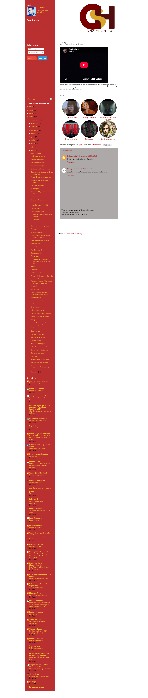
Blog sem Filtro (35, 593)
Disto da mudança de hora (40, 169)
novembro (35, 123)
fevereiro (34, 372)
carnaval (34, 356)
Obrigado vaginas (37, 310)
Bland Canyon (34, 462)
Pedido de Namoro (38, 156)
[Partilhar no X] (108, 145)
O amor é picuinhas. (38, 301)
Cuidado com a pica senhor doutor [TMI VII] (40, 236)
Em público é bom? (37, 185)
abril (33, 147)
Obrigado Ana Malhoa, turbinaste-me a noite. (39, 293)
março (33, 150)
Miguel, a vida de (36, 639)
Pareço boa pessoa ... (36, 390)
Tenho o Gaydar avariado (40, 316)
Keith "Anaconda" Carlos (38, 595)
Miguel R (43, 7)
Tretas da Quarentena (37, 428)
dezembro (35, 120)
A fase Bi (34, 286)
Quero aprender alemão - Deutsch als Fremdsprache (39, 434)
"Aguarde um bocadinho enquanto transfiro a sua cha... (40, 261)
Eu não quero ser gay (108, 139)
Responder (70, 162)
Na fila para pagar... (36, 475)
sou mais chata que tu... (38, 381)
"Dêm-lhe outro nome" (39, 347)
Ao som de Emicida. (36, 588)
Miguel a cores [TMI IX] (39, 205)
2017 (31, 107)
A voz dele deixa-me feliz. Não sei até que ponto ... (42, 277)
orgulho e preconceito (37, 640)
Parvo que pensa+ (36, 612)
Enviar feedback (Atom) (74, 234)
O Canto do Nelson (37, 480)
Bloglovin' (42, 58)
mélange (32, 682)
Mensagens (34, 49)
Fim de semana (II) (38, 166)
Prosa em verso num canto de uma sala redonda (40, 654)
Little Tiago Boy (35, 526)
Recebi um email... (71, 139)
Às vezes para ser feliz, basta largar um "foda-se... (41, 282)
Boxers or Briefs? (35, 527)
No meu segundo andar (38, 454)
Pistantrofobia (36, 244)
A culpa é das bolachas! (38, 396)
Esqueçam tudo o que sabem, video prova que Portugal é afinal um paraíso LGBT (39, 604)
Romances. (35, 270)
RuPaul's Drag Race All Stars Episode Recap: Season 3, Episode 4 (39, 465)
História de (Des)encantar (40, 273)
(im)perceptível (34, 456)
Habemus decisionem (36, 648)
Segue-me (31, 58)
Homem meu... (36, 208)
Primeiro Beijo (36, 298)
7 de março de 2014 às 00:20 (87, 156)
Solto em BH (34, 499)
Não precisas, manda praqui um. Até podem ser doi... (41, 367)
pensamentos (96, 145)
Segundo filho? (34, 520)
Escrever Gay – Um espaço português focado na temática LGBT (39, 407)
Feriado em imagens (38, 344)
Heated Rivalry (34, 383)
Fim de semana (36, 223)
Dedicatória (35, 197)
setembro (35, 130)
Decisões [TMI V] (37, 334)
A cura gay (35, 189)
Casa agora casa (35, 546)
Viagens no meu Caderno (39, 665)
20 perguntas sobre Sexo (40, 359)
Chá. (32, 328)
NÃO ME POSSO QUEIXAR (39, 676)
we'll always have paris (38, 419)
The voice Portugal (37, 159)
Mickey (69, 169)
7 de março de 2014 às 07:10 (82, 169)
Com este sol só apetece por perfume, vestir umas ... (41, 324)
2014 (31, 117)
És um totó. (35, 256)
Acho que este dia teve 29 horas (108, 118)
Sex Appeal (35, 289)
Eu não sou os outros (37, 687)
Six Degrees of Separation (39, 552)
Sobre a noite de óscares (40, 350)
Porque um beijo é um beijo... (39, 578)
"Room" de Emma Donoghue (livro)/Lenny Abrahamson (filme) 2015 (39, 556)
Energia (33, 320)
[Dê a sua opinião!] (106, 145)
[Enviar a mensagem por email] (104, 145)
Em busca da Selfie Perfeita (41, 313)
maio (33, 144)
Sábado (33, 267)
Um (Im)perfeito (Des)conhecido (35, 564)
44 (30, 494)
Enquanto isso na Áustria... (40, 240)
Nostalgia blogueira (89, 117)
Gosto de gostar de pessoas (41, 177)
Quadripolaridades (37, 388)
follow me (31, 99)
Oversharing (35, 307)
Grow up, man (34, 646)
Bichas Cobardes (36, 601)
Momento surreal (37, 247)
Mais (32, 304)
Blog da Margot (35, 509)
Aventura (34, 229)
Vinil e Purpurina (36, 620)
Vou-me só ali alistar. (38, 337)
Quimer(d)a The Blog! (38, 473)
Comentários (34, 52)
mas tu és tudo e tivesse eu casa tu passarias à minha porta (40, 490)
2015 (31, 114)
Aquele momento (37, 232)
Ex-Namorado (72, 156)
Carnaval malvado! (37, 353)
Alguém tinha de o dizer (37, 420)
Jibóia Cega (34, 674)
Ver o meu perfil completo (42, 11)
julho (33, 137)
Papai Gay (33, 426)
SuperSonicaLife (35, 518)
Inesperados (89, 139)
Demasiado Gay (36, 253)
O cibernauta (35, 220)
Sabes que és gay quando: (40, 226)
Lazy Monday (36, 153)
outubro (34, 127)
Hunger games (36, 340)
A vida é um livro (71, 117)
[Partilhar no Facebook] (110, 145)
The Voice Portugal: (38, 163)
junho (33, 140)
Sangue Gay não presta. (39, 363)
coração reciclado (37, 211)
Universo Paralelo (36, 544)
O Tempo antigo (35, 482)
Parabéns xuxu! (36, 250)
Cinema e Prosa (35, 629)
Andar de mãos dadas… (37, 448)
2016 (31, 110)
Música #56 (33, 614)
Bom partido (35, 331)
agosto (34, 133)
